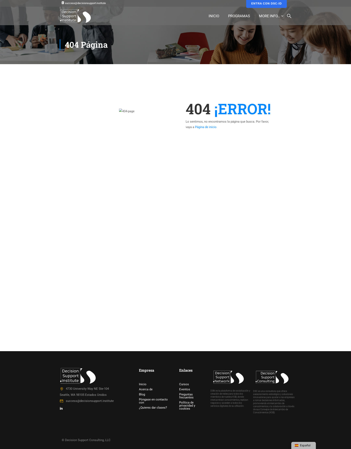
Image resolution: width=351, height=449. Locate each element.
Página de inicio (206, 127)
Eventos (184, 389)
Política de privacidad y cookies (187, 405)
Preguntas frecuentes (186, 396)
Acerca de (146, 389)
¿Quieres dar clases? (153, 407)
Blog (142, 394)
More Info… (269, 16)
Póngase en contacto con (153, 401)
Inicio (214, 16)
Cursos (184, 384)
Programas (239, 16)
